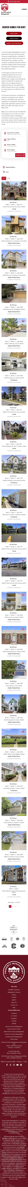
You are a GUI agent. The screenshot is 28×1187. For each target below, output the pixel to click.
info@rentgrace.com (12, 1131)
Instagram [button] (14, 1018)
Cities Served (14, 1039)
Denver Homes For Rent (14, 1029)
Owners (14, 995)
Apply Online (14, 33)
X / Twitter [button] (14, 1016)
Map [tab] (8, 178)
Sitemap (19, 1061)
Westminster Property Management (14, 1031)
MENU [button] (25, 9)
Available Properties (14, 989)
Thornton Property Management (14, 1034)
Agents (14, 1000)
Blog (14, 1007)
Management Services (14, 992)
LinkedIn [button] (14, 1023)
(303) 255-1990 (15, 1)
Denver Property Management (14, 1026)
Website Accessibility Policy (16, 1132)
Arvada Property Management (14, 1037)
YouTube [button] (14, 1021)
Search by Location (13, 132)
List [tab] (4, 178)
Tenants (14, 997)
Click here (15, 114)
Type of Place (11, 139)
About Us (14, 1002)
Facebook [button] (14, 1013)
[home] (4, 7)
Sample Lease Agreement (14, 43)
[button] (7, 1064)
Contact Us (14, 1005)
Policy (25, 1061)
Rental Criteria (14, 38)
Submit (19, 155)
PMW (13, 1061)
